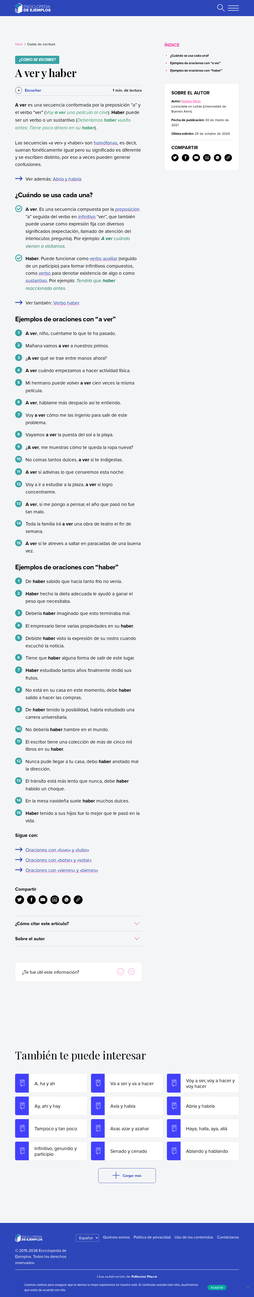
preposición (127, 209)
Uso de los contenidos (194, 1237)
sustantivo (36, 280)
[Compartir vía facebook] (31, 899)
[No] (247, 1287)
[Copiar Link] (78, 899)
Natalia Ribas (191, 101)
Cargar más (132, 1175)
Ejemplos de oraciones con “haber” (196, 70)
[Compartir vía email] (43, 899)
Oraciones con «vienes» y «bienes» (62, 870)
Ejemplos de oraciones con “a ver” (195, 63)
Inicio (19, 44)
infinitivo (86, 216)
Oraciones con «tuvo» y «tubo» (57, 849)
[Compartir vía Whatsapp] (66, 899)
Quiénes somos (116, 1237)
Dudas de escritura (41, 44)
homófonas (105, 142)
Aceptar (217, 1287)
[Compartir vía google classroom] (54, 899)
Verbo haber (66, 302)
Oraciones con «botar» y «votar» (59, 859)
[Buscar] (221, 8)
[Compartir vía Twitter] (19, 899)
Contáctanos (228, 1237)
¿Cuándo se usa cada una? (189, 55)
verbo (45, 273)
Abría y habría (67, 178)
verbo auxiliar (103, 258)
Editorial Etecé (144, 1277)
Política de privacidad (152, 1237)
